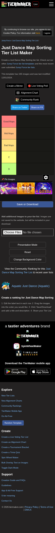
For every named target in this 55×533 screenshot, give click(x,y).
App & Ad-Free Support (12, 490)
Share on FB (37, 107)
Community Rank (30, 99)
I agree (47, 33)
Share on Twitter (19, 107)
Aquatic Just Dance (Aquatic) (31, 286)
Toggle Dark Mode (9, 468)
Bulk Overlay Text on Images (14, 462)
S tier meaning (8, 495)
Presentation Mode (27, 245)
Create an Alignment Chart (13, 442)
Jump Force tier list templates (20, 63)
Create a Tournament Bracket (15, 447)
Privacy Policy (32, 507)
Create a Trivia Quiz (10, 452)
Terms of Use (46, 507)
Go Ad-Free (6, 416)
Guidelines (6, 485)
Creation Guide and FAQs (13, 480)
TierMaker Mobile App (11, 411)
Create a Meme (15, 86)
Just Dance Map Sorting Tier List (25, 41)
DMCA (28, 510)
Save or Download (27, 204)
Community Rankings (11, 406)
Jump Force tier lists (25, 67)
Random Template (13, 423)
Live (36, 4)
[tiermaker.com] (16, 4)
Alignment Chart (29, 93)
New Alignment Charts (11, 401)
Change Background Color (28, 259)
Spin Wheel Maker (9, 457)
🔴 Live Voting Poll (38, 86)
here (38, 33)
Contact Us (6, 501)
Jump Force (6, 41)
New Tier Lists (8, 395)
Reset (27, 252)
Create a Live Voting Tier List (14, 437)
